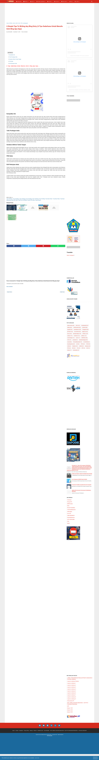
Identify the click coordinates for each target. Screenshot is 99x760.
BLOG (69, 333)
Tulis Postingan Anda (13, 57)
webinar (69, 335)
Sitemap (31, 730)
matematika (76, 350)
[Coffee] (51, 735)
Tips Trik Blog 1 (10, 198)
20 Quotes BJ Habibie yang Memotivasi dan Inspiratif (81, 484)
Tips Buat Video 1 (49, 198)
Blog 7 (34, 200)
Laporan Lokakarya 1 (71, 683)
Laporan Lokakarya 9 (71, 698)
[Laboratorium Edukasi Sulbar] (10, 1)
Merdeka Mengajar (83, 339)
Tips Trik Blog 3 (23, 198)
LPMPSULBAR (77, 327)
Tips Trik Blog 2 (16, 198)
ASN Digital (69, 511)
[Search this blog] (91, 1)
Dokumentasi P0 (70, 700)
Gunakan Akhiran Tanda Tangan (15, 59)
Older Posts (62, 291)
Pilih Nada (11, 61)
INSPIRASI (84, 337)
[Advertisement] (49, 13)
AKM (69, 346)
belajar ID (85, 331)
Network (35, 730)
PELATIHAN (77, 331)
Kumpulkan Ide (12, 54)
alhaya (69, 350)
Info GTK (69, 513)
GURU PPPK (30, 200)
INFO (78, 325)
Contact (17, 730)
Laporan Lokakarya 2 (71, 685)
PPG (69, 348)
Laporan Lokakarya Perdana (73, 681)
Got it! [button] (95, 757)
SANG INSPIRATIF (71, 515)
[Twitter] (48, 735)
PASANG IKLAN (40, 730)
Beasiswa (87, 346)
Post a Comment (25, 31)
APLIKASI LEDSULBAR (83, 730)
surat (78, 337)
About (13, 730)
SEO (88, 348)
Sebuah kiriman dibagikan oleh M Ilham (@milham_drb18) (79, 89)
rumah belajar (70, 337)
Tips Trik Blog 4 (29, 198)
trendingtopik (84, 325)
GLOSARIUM (86, 341)
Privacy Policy (26, 730)
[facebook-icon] (39, 725)
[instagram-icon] (51, 725)
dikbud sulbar (70, 325)
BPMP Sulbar (70, 503)
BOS (73, 348)
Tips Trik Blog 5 (36, 198)
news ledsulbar (46, 730)
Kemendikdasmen (71, 517)
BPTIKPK (70, 331)
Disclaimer (21, 730)
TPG (78, 348)
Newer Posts (9, 291)
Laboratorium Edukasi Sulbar (47, 734)
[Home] (47, 735)
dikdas (69, 327)
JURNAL (83, 335)
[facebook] (14, 246)
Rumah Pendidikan (71, 507)
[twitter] (28, 246)
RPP (83, 348)
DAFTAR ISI (10, 52)
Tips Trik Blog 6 (42, 198)
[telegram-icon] (47, 725)
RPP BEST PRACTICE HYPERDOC (20, 200)
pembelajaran (77, 329)
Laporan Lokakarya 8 (71, 696)
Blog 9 (39, 200)
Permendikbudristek (77, 341)
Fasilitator (75, 346)
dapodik (69, 329)
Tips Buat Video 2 (56, 198)
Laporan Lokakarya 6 (71, 693)
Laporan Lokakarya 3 (71, 687)
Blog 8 (37, 200)
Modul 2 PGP (70, 710)
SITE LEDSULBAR (70, 519)
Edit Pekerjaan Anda (13, 63)
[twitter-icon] (59, 725)
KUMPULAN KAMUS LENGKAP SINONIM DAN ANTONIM (82, 473)
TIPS (69, 339)
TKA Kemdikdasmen (71, 509)
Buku (68, 505)
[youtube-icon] (43, 725)
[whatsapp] (58, 246)
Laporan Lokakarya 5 (71, 691)
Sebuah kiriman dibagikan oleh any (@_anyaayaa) (79, 55)
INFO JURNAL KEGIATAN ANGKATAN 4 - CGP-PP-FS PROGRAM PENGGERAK (64, 730)
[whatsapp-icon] (55, 725)
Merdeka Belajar (77, 333)
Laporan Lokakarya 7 (71, 695)
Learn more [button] (37, 757)
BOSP (68, 523)
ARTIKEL (85, 333)
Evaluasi (84, 327)
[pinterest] (43, 246)
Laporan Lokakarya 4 (71, 689)
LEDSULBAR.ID (61, 734)
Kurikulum (77, 335)
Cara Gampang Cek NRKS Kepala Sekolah (79, 479)
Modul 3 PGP (70, 712)
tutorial (69, 341)
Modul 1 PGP (70, 708)
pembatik (75, 339)
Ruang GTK (69, 501)
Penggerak (85, 329)
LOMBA (81, 346)
